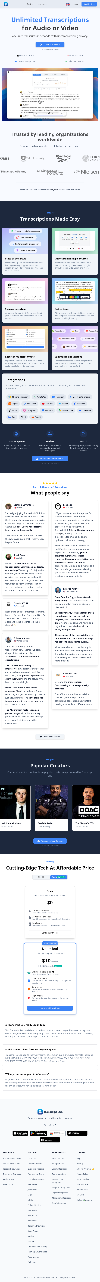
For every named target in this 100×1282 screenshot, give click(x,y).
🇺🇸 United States (21, 641)
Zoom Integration (59, 1169)
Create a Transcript (52, 44)
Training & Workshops (37, 1252)
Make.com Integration (61, 1198)
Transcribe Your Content (52, 841)
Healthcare (32, 1184)
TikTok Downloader (11, 1163)
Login (76, 4)
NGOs (30, 1200)
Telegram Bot (58, 1163)
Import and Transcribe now (52, 458)
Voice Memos (33, 1257)
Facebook (20, 606)
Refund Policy (82, 1189)
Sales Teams (33, 1231)
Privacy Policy (82, 1174)
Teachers (31, 1241)
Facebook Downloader (12, 1169)
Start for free (89, 4)
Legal (30, 1195)
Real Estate (32, 1215)
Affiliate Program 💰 (85, 1169)
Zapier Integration (60, 1192)
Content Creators (35, 1163)
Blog (78, 1158)
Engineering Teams (36, 1174)
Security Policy (83, 1179)
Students (31, 1236)
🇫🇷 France (18, 507)
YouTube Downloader (12, 1158)
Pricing (30, 4)
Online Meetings (35, 1205)
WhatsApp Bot (58, 1158)
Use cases (42, 4)
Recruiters (32, 1220)
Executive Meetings (36, 1179)
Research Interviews (36, 1226)
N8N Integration (59, 1203)
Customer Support (36, 1169)
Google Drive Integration (57, 1181)
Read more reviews (52, 736)
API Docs (80, 1195)
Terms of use (82, 1184)
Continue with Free (50, 933)
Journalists (32, 1189)
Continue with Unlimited (50, 1008)
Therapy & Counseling (37, 1246)
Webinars (32, 1262)
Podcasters (32, 1210)
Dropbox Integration (61, 1187)
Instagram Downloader (13, 1174)
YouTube (19, 558)
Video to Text (8, 1184)
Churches (32, 1158)
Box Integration (59, 1174)
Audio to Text (8, 1179)
